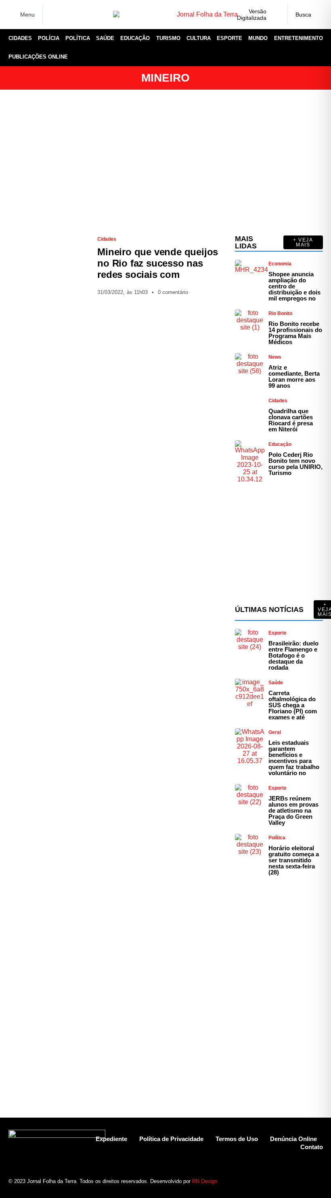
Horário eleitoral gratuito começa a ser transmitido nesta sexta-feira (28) (293, 860)
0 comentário (173, 292)
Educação (135, 38)
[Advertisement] (165, 162)
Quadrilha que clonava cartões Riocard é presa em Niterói (290, 420)
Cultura (198, 38)
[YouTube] (91, 14)
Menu (27, 14)
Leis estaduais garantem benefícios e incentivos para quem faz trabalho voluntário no (293, 757)
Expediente (111, 1138)
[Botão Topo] (316, 1177)
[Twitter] (79, 14)
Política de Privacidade (171, 1138)
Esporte (229, 38)
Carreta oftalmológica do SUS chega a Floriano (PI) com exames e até (292, 705)
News (274, 357)
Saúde (105, 38)
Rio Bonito (280, 313)
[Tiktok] (302, 1177)
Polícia (48, 38)
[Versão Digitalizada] (274, 14)
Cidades (20, 38)
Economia (279, 263)
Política (77, 38)
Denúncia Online (293, 1138)
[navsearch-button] (305, 14)
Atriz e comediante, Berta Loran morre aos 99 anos (294, 376)
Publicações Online (38, 57)
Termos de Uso (237, 1138)
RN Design (204, 1181)
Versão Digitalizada (251, 14)
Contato (311, 1146)
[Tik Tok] (104, 14)
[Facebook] (54, 15)
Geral (274, 732)
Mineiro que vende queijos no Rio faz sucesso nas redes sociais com (157, 263)
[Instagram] (66, 14)
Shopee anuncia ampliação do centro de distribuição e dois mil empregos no (294, 286)
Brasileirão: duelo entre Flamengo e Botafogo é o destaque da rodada (293, 655)
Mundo (258, 38)
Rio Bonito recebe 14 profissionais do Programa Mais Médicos (295, 332)
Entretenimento (298, 38)
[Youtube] (288, 1177)
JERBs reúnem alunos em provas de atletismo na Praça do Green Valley (293, 810)
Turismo (168, 38)
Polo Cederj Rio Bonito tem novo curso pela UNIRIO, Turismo (295, 463)
